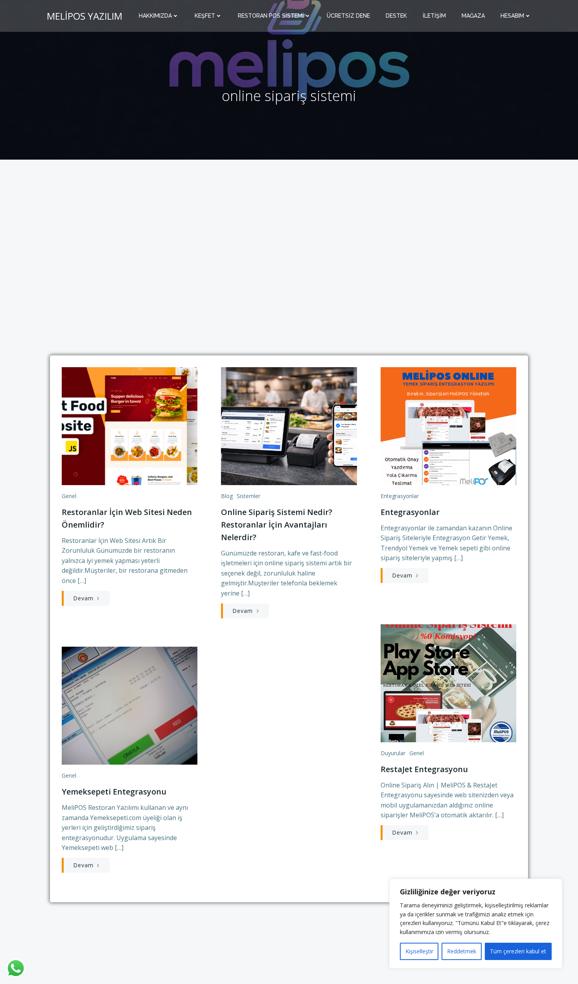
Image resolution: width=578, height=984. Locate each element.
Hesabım (512, 16)
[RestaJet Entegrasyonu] (448, 682)
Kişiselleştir (419, 951)
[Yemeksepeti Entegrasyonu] (129, 705)
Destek (396, 16)
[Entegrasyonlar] (448, 425)
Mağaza (473, 16)
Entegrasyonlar (400, 496)
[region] (475, 923)
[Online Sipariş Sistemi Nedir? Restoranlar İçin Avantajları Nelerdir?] (289, 425)
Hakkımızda (155, 16)
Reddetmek (461, 951)
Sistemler (248, 496)
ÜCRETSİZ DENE (348, 16)
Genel (69, 496)
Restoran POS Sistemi (271, 16)
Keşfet (205, 16)
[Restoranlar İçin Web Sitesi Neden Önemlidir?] (129, 425)
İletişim (434, 16)
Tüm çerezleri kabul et (518, 951)
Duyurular (393, 753)
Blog (227, 496)
